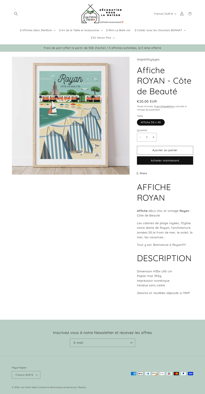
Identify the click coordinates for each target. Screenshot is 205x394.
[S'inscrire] (131, 343)
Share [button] (143, 173)
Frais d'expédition (164, 106)
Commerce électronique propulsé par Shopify (62, 387)
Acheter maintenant (165, 160)
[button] (16, 14)
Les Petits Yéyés (28, 387)
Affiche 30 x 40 (151, 122)
